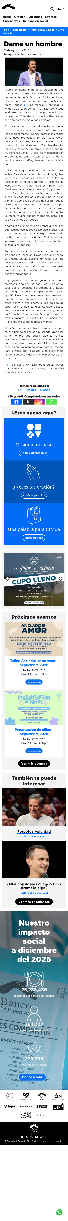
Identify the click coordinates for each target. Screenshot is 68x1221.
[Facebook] (16, 402)
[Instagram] (39, 402)
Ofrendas (35, 16)
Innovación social (35, 21)
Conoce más (32, 1077)
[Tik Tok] (41, 1136)
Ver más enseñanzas (34, 901)
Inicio (7, 16)
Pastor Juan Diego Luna (34, 893)
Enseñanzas (11, 21)
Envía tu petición (34, 495)
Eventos (51, 16)
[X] (28, 402)
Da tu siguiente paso (34, 453)
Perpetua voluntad (34, 831)
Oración (19, 16)
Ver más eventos (34, 763)
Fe (19, 389)
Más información (34, 682)
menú (60, 9)
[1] (23, 104)
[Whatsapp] (51, 402)
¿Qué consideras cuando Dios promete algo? (34, 886)
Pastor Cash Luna (34, 836)
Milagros (30, 389)
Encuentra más (34, 537)
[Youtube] (36, 1136)
